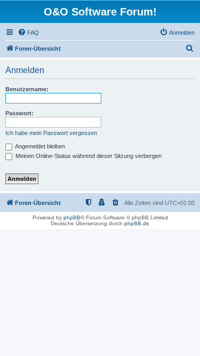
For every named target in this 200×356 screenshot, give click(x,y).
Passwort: (19, 113)
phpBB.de (136, 223)
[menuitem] (28, 32)
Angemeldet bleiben (39, 146)
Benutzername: (27, 89)
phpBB (72, 217)
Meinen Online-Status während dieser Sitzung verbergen (88, 156)
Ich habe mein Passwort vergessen (51, 133)
